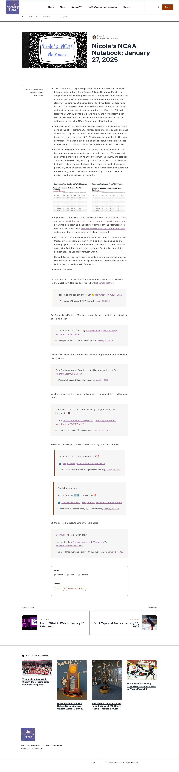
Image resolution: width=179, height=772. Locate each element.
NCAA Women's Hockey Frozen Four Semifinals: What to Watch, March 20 (141, 686)
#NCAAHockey (110, 330)
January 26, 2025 (115, 552)
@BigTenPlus (69, 463)
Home (51, 7)
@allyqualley (61, 535)
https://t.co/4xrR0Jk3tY (74, 420)
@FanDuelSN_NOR (71, 502)
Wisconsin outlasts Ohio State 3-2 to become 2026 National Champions (35, 682)
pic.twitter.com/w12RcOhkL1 (108, 295)
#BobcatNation (93, 330)
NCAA (31, 17)
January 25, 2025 (102, 301)
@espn (89, 420)
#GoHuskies (98, 542)
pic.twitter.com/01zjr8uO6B (109, 502)
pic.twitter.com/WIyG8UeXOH (90, 463)
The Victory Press (112, 762)
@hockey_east (102, 420)
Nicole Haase (102, 36)
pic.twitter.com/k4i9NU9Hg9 (69, 545)
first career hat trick (104, 283)
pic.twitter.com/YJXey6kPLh (69, 334)
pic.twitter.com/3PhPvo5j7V (69, 374)
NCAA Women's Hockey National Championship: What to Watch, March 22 (70, 706)
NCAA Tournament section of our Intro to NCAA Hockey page (95, 221)
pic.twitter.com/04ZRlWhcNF (69, 424)
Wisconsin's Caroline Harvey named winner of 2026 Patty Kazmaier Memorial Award (106, 706)
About (62, 7)
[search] (158, 7)
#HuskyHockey (79, 542)
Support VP (77, 7)
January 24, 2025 (113, 470)
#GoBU (112, 420)
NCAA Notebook (76, 589)
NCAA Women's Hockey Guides (102, 7)
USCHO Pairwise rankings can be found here (103, 228)
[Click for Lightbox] (89, 197)
